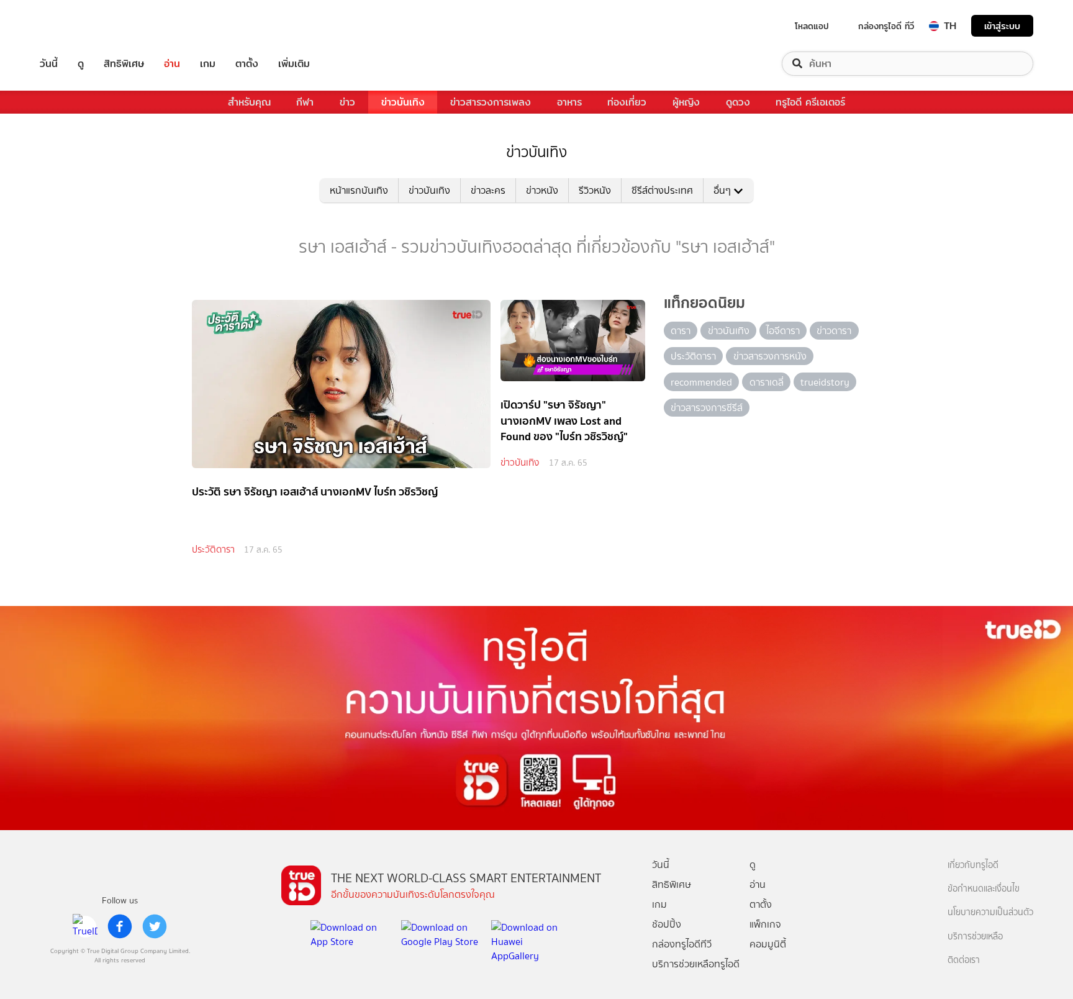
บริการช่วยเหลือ (975, 936)
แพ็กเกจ (765, 924)
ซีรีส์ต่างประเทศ (662, 190)
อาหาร (569, 102)
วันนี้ (49, 63)
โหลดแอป (812, 26)
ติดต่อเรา (964, 960)
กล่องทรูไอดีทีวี (682, 944)
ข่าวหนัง (542, 190)
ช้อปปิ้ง (666, 924)
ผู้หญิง (686, 102)
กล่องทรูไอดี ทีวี (886, 26)
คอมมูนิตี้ (767, 944)
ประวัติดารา (213, 549)
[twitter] (154, 926)
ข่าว (347, 102)
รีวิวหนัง (595, 190)
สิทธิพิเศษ (124, 63)
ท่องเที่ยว (626, 102)
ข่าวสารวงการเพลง (490, 102)
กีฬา (305, 102)
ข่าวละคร (488, 190)
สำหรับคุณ (249, 102)
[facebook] (119, 926)
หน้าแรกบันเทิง (359, 190)
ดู (81, 63)
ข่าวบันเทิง (403, 102)
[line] (85, 926)
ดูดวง (738, 102)
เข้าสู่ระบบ (1002, 26)
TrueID (77, 26)
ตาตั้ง (246, 63)
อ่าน (172, 63)
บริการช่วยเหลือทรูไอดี (696, 964)
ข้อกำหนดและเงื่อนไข (984, 888)
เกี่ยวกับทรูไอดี (973, 865)
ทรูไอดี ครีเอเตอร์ (810, 102)
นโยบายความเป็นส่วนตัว (990, 912)
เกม (207, 63)
